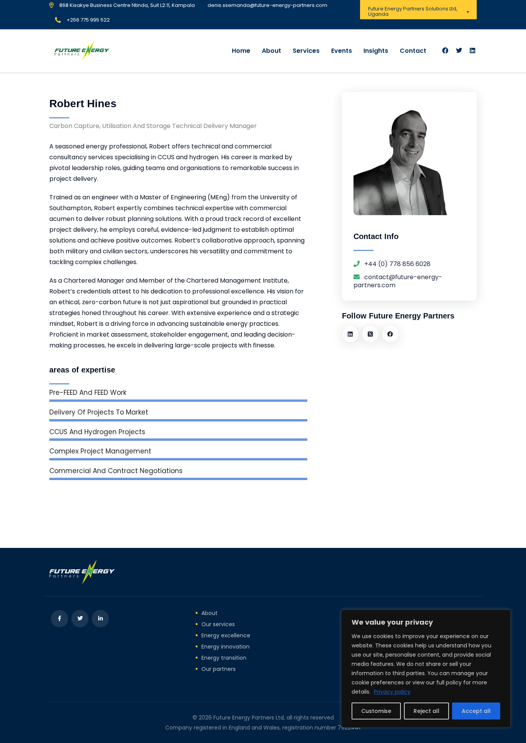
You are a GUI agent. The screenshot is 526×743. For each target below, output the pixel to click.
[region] (426, 669)
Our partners (218, 669)
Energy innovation (225, 647)
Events (341, 50)
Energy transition (223, 658)
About (271, 50)
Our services (218, 624)
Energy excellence (225, 635)
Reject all (426, 711)
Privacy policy (392, 692)
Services (306, 50)
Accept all (476, 711)
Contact (413, 50)
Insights (376, 50)
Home (241, 50)
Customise (376, 711)
